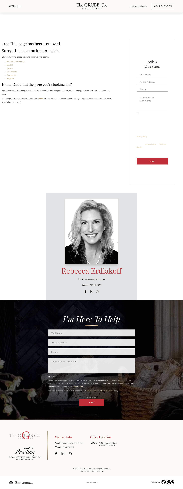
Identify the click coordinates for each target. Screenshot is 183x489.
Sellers (10, 68)
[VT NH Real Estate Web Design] (162, 482)
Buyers (10, 64)
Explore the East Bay (16, 61)
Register (10, 78)
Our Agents (12, 71)
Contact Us (11, 75)
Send (152, 161)
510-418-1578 (95, 285)
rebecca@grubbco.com (95, 279)
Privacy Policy (142, 136)
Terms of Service (107, 391)
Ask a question (163, 6)
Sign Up (143, 6)
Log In (133, 6)
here (41, 98)
